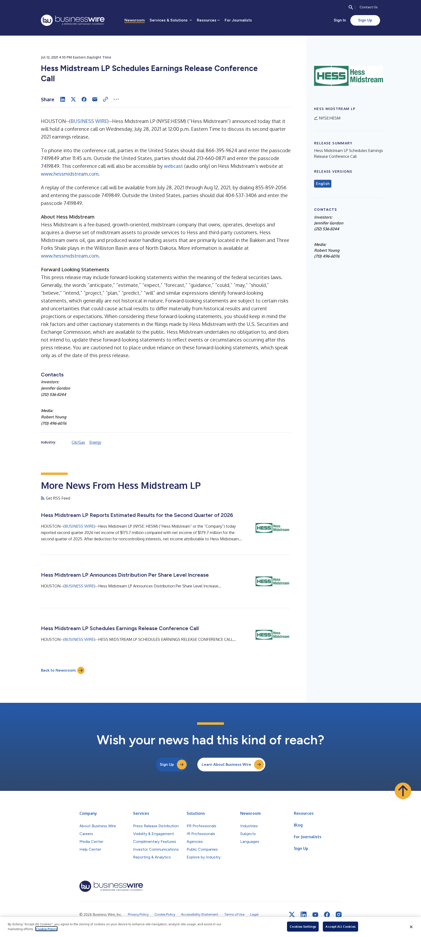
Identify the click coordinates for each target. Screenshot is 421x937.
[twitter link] (292, 914)
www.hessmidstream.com (69, 174)
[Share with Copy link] (105, 99)
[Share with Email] (95, 99)
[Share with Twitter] (73, 99)
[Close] (411, 927)
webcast (173, 166)
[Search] (351, 7)
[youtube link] (315, 914)
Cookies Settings (303, 926)
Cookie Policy (46, 929)
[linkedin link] (303, 914)
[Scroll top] (403, 791)
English (322, 183)
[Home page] (73, 20)
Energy (95, 442)
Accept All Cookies (340, 926)
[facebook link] (327, 914)
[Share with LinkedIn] (63, 99)
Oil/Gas (78, 442)
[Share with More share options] (116, 99)
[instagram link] (339, 914)
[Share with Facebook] (84, 99)
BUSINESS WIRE (89, 121)
